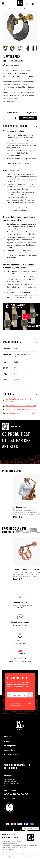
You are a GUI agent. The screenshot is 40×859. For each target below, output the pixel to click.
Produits (7, 736)
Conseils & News (11, 755)
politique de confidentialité (20, 704)
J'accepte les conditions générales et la (20, 703)
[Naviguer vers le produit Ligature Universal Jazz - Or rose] (27, 551)
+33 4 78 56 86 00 (16, 794)
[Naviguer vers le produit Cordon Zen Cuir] (27, 489)
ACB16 (16, 380)
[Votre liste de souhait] (37, 3)
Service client (9, 750)
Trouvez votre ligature (12, 65)
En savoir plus (8, 101)
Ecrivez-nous (9, 798)
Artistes (7, 741)
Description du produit (15, 126)
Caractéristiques (12, 341)
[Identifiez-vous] (29, 4)
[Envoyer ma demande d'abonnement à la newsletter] (30, 694)
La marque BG (10, 745)
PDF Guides (8, 393)
